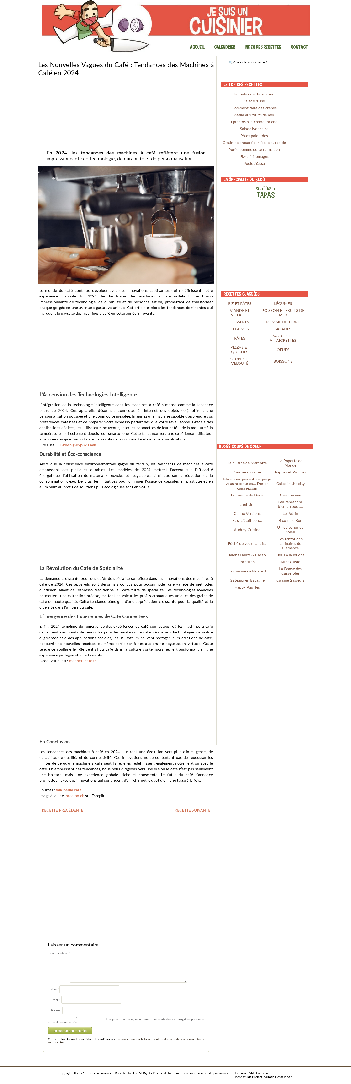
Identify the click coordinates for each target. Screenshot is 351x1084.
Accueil (197, 47)
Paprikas (247, 562)
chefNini (247, 504)
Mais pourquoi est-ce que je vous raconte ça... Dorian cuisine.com (247, 483)
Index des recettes (263, 47)
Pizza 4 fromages (254, 157)
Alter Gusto (290, 562)
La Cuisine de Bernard (247, 571)
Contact (299, 47)
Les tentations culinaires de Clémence (290, 543)
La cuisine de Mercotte (247, 463)
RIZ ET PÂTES (239, 304)
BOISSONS (283, 361)
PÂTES (239, 338)
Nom (54, 989)
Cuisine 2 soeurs (290, 580)
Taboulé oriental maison (254, 94)
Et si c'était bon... (247, 521)
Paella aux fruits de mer (254, 115)
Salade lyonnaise (254, 129)
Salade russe (254, 101)
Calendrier (224, 47)
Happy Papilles (247, 587)
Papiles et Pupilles (290, 472)
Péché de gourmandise (247, 543)
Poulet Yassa (254, 163)
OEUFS (283, 350)
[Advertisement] (126, 111)
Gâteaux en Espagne (247, 580)
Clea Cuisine (290, 495)
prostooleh (75, 796)
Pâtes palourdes (254, 136)
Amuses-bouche (247, 472)
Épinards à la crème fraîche (254, 122)
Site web (56, 1010)
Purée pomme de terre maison (254, 150)
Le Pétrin (290, 514)
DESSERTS (239, 322)
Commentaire (60, 953)
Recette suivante (192, 810)
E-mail (55, 999)
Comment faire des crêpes (254, 108)
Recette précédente (62, 810)
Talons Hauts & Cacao (247, 555)
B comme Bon (290, 521)
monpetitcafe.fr (82, 661)
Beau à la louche (290, 555)
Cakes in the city (290, 484)
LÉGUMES (283, 304)
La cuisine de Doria (247, 495)
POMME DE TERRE (283, 322)
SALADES (283, 329)
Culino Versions (247, 514)
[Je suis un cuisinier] (175, 26)
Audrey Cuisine (247, 530)
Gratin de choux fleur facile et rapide (254, 143)
